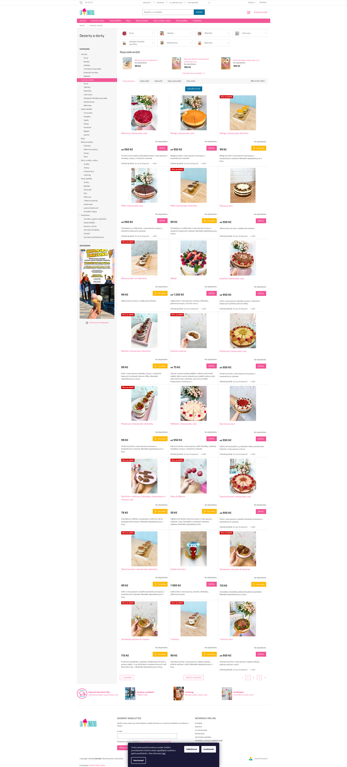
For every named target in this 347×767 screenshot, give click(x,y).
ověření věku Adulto (97, 765)
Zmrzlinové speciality (92, 69)
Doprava (160, 3)
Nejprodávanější (174, 81)
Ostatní (87, 233)
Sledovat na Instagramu (99, 322)
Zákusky (87, 87)
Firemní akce (89, 171)
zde (163, 753)
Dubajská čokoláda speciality (95, 98)
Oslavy (86, 167)
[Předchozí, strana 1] (247, 677)
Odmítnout (191, 749)
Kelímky (87, 65)
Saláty (86, 120)
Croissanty (88, 113)
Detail (162, 148)
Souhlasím (208, 749)
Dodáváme (85, 215)
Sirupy (86, 153)
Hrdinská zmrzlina (91, 72)
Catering (87, 175)
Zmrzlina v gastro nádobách (95, 219)
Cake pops (88, 94)
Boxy (83, 138)
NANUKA (87, 76)
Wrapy (86, 123)
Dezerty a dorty (87, 80)
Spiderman (88, 204)
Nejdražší (158, 81)
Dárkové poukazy (91, 149)
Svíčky (86, 182)
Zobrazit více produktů (192, 73)
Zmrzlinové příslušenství (94, 237)
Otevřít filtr (193, 89)
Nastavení (138, 760)
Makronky (88, 105)
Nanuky (87, 61)
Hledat (199, 12)
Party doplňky (86, 178)
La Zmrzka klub (175, 3)
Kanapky (87, 116)
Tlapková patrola (91, 200)
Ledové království (91, 208)
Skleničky (87, 91)
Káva (86, 156)
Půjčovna (87, 197)
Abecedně (191, 81)
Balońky (87, 186)
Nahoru (128, 677)
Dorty (86, 58)
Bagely (86, 131)
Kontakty (147, 3)
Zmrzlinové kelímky (92, 230)
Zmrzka (84, 54)
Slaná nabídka (86, 109)
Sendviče (87, 127)
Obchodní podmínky (203, 737)
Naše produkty (87, 142)
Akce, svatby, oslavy (89, 160)
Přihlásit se (125, 748)
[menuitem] (82, 21)
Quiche (86, 135)
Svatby (86, 164)
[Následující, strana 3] (259, 677)
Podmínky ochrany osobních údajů (209, 740)
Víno (85, 193)
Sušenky (87, 145)
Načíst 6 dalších (194, 677)
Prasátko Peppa (90, 211)
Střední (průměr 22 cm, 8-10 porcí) (135, 163)
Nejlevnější (144, 81)
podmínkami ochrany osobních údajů (156, 741)
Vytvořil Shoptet (261, 758)
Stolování (87, 189)
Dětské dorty (89, 102)
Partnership (193, 3)
